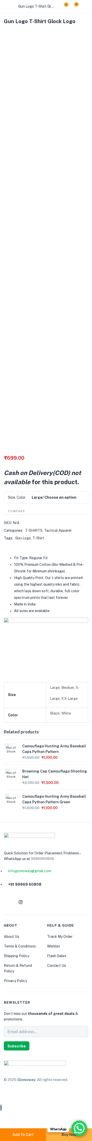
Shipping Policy (16, 956)
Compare (16, 511)
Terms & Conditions (20, 946)
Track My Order (60, 937)
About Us (11, 937)
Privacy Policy (15, 981)
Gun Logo (23, 538)
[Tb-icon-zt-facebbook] (8, 902)
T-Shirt (38, 538)
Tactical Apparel (58, 530)
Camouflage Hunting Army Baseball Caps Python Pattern (54, 749)
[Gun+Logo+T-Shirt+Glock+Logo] (15, 32)
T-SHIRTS (33, 530)
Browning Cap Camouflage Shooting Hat (54, 774)
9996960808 (42, 859)
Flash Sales (56, 956)
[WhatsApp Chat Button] (79, 1128)
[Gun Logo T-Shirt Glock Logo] (5, 32)
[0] (62, 6)
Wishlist (53, 946)
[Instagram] (20, 902)
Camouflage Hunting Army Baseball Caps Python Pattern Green (54, 799)
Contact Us (56, 966)
